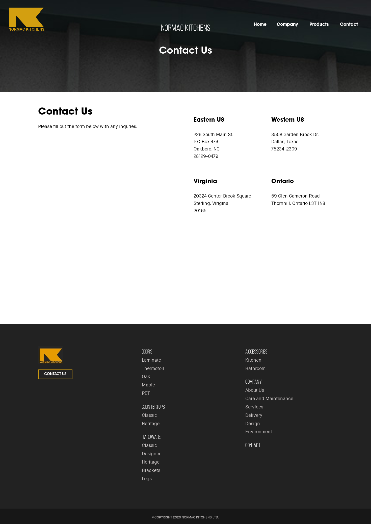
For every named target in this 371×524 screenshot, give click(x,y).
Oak (146, 377)
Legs (147, 479)
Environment (258, 432)
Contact (252, 445)
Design (252, 424)
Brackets (151, 470)
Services (254, 407)
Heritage (151, 424)
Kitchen (253, 360)
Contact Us (55, 374)
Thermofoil (153, 368)
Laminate (151, 360)
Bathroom (255, 368)
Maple (148, 385)
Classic (149, 415)
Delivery (253, 415)
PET (146, 393)
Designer (151, 454)
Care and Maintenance (269, 399)
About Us (254, 390)
